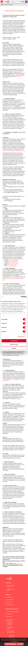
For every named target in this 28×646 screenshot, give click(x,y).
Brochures (9, 597)
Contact (2, 4)
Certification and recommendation (11, 631)
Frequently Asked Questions (13, 611)
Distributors (9, 602)
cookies (4, 286)
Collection (8, 583)
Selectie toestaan (14, 344)
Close (20, 644)
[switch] (25, 323)
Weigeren (14, 348)
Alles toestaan (14, 340)
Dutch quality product (10, 627)
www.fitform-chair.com (8, 107)
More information (10, 644)
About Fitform (10, 599)
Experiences (9, 616)
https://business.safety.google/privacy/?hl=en (14, 150)
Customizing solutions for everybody (10, 623)
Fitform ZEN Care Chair (11, 590)
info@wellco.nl (20, 354)
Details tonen (21, 336)
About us (8, 594)
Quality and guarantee (12, 609)
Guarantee (9, 614)
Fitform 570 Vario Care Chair (11, 586)
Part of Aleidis (10, 604)
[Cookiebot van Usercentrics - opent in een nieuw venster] (21, 297)
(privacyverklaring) (13, 260)
